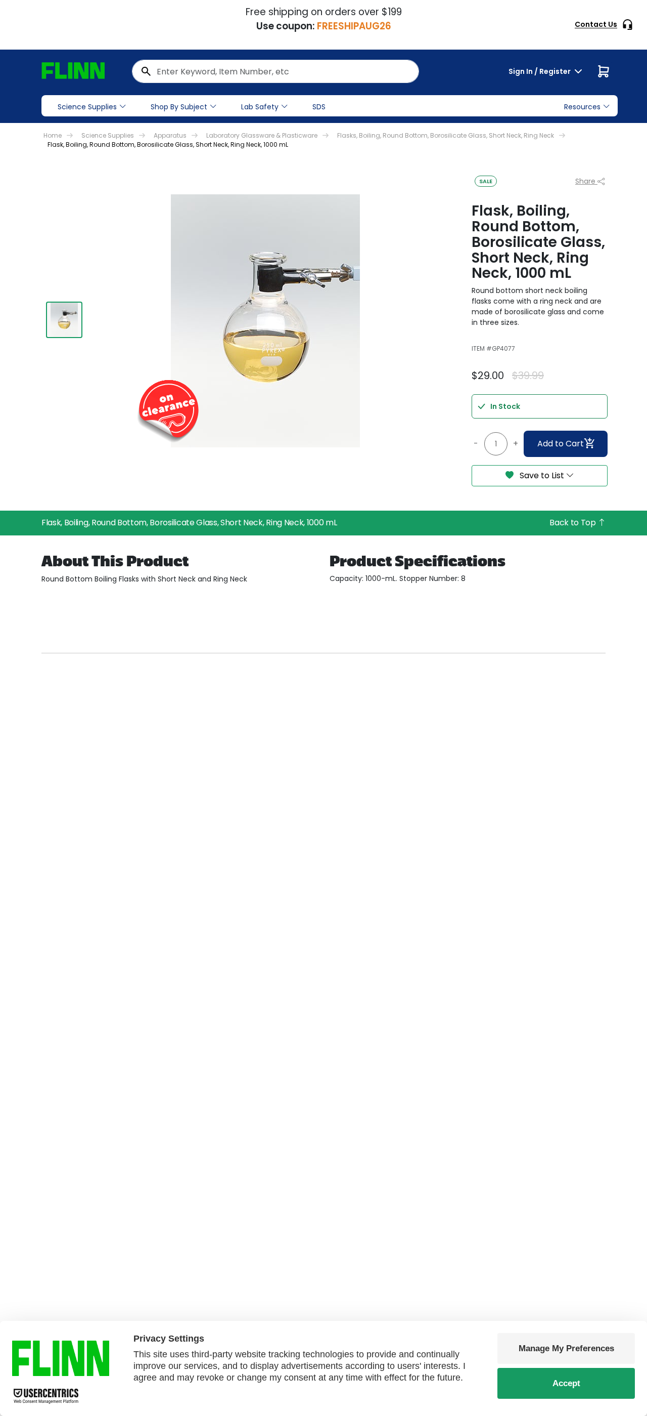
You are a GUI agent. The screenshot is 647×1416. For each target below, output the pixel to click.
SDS (319, 107)
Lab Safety (260, 107)
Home (52, 135)
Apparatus (170, 135)
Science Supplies (87, 107)
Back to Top (573, 522)
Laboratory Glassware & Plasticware (261, 135)
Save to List (542, 475)
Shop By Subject (179, 107)
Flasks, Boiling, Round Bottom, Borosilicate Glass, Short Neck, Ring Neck (445, 135)
